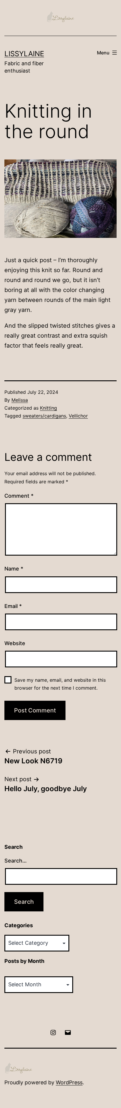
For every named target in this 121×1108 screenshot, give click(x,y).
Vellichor (78, 416)
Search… (15, 861)
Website (14, 643)
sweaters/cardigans (44, 416)
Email (13, 606)
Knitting (48, 408)
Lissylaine (24, 53)
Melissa (19, 400)
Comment (18, 496)
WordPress (69, 1082)
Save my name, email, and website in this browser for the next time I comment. (60, 684)
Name (13, 569)
